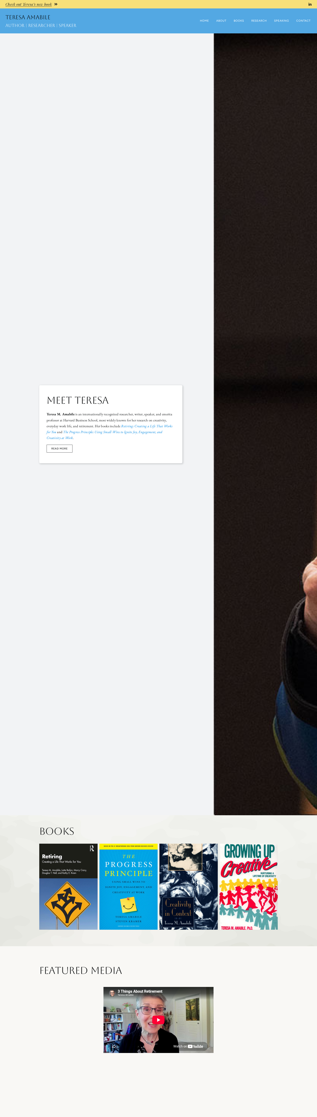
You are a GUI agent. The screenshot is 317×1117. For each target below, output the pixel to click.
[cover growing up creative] (249, 845)
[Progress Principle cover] (128, 845)
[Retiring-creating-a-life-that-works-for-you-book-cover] (68, 845)
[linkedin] (310, 4)
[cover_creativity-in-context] (188, 845)
